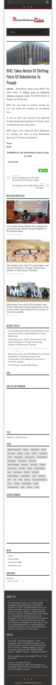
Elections (24, 465)
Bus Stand (11, 453)
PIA (14, 480)
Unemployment (13, 487)
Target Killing (26, 483)
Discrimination (42, 457)
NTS (9, 480)
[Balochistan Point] (28, 20)
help (15, 658)
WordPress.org (14, 566)
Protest (27, 480)
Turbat (35, 483)
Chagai (20, 453)
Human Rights (40, 468)
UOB (22, 487)
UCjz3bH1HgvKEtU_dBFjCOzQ (21, 665)
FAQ (28, 667)
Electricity (33, 465)
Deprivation (19, 457)
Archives (10, 578)
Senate (16, 483)
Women (29, 487)
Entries (13, 559)
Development (29, 457)
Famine (42, 465)
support (27, 669)
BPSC (44, 449)
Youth (37, 487)
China (27, 453)
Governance (12, 468)
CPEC (10, 457)
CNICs (34, 453)
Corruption (43, 453)
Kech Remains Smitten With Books (23, 365)
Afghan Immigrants (14, 449)
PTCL (10, 483)
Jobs (9, 472)
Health (29, 468)
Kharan (26, 472)
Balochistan (35, 449)
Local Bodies (25, 476)
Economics (22, 461)
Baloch (25, 449)
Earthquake (12, 461)
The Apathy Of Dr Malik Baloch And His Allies (28, 186)
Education (32, 461)
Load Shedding (13, 476)
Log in (10, 556)
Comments (15, 562)
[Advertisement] (28, 517)
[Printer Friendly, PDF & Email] (43, 171)
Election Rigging (13, 465)
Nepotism (41, 476)
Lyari (34, 476)
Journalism (17, 472)
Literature (35, 472)
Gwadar (22, 468)
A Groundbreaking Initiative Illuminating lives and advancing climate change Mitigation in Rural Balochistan (27, 228)
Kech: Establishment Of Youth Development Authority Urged (25, 178)
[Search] (47, 2)
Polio (20, 480)
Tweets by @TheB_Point (16, 437)
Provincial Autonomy (39, 480)
